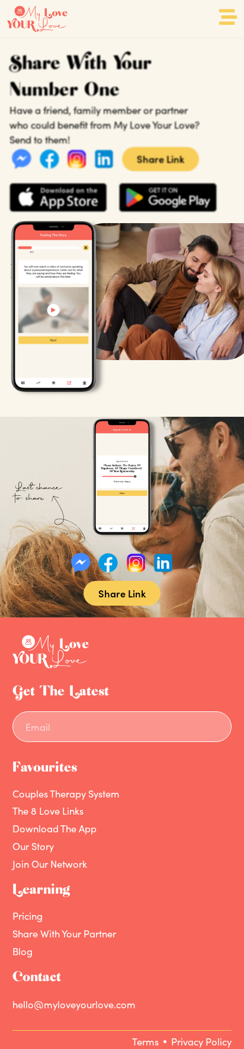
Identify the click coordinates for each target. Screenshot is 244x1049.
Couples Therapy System (66, 793)
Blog (22, 951)
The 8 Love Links (48, 811)
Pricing (27, 916)
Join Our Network (49, 864)
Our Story (33, 846)
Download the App (54, 829)
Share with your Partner (64, 933)
